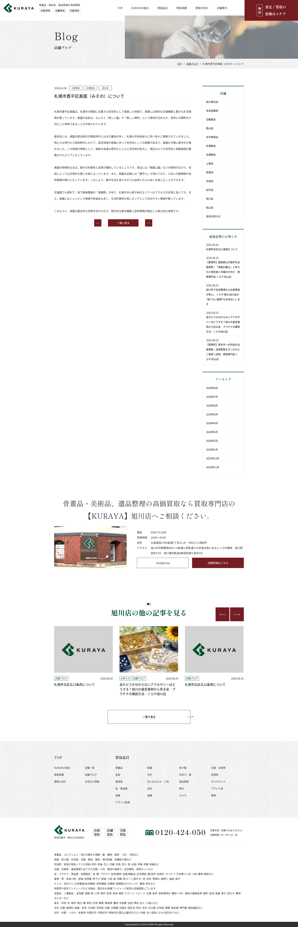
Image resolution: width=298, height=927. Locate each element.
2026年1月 (212, 449)
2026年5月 (212, 414)
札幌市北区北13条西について (222, 249)
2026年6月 (212, 405)
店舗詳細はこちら (218, 563)
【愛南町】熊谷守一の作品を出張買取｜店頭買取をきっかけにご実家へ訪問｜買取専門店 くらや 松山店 (223, 352)
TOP (120, 8)
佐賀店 (209, 172)
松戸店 (209, 189)
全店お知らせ (213, 216)
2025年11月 (212, 467)
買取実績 (181, 8)
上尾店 (209, 163)
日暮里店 (211, 119)
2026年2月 (212, 440)
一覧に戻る (123, 223)
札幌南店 (211, 145)
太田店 (209, 181)
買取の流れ (201, 8)
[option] (83, 661)
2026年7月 (212, 396)
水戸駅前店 (212, 137)
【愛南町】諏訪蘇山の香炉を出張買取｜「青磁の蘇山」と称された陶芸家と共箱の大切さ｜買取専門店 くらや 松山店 (223, 269)
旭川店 (209, 198)
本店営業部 (212, 110)
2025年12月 (212, 458)
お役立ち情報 (92, 781)
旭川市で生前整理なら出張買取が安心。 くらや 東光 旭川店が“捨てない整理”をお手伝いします (223, 297)
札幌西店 (211, 154)
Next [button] (237, 614)
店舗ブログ (192, 63)
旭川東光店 (212, 101)
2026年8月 (212, 388)
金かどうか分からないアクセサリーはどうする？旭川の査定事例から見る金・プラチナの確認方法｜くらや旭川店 (223, 324)
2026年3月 (212, 432)
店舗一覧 (90, 767)
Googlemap (163, 563)
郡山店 (209, 128)
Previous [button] (222, 614)
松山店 (209, 207)
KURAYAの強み (140, 8)
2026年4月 (212, 423)
